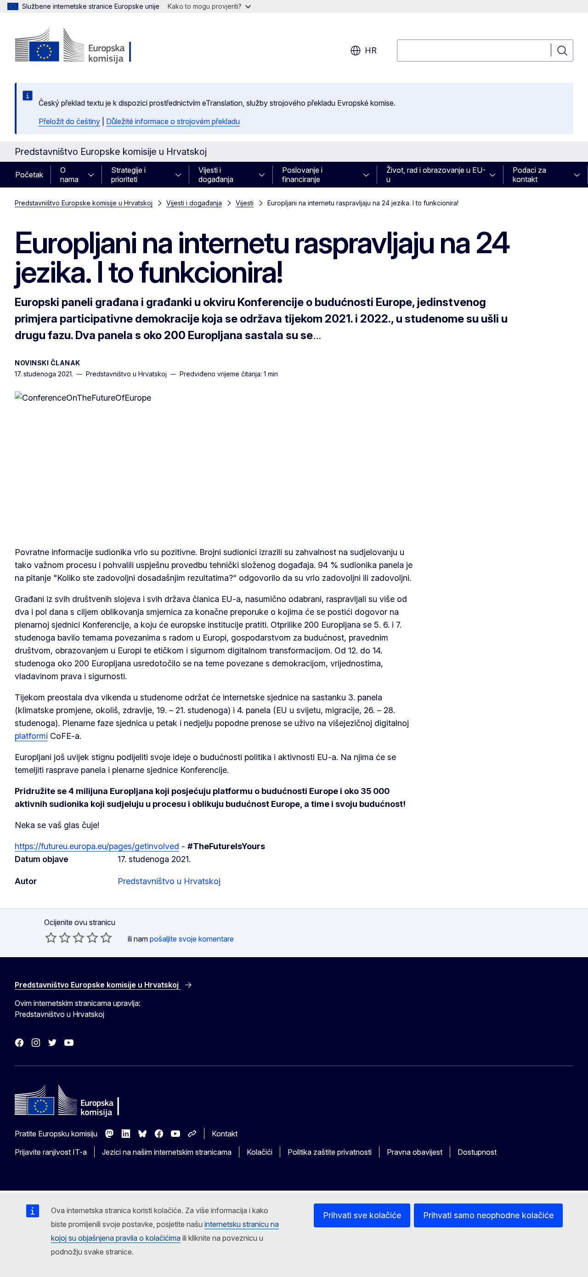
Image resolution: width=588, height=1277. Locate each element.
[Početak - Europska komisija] (89, 46)
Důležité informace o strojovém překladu (173, 121)
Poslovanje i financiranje (302, 174)
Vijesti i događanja (215, 174)
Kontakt (224, 1133)
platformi (31, 736)
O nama (69, 174)
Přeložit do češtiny (69, 121)
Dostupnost (477, 1152)
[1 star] (51, 937)
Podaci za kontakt (529, 174)
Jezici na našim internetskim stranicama (167, 1152)
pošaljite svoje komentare (192, 938)
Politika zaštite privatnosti (330, 1152)
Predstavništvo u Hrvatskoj (169, 881)
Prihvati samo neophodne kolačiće (488, 1215)
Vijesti (245, 203)
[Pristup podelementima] (94, 174)
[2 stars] (58, 937)
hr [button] (371, 50)
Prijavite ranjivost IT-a (51, 1152)
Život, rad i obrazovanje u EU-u (436, 174)
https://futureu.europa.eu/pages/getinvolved (97, 846)
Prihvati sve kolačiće (362, 1215)
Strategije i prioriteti (128, 174)
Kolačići (259, 1152)
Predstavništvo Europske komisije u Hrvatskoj (84, 203)
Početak (29, 174)
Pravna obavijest (414, 1152)
